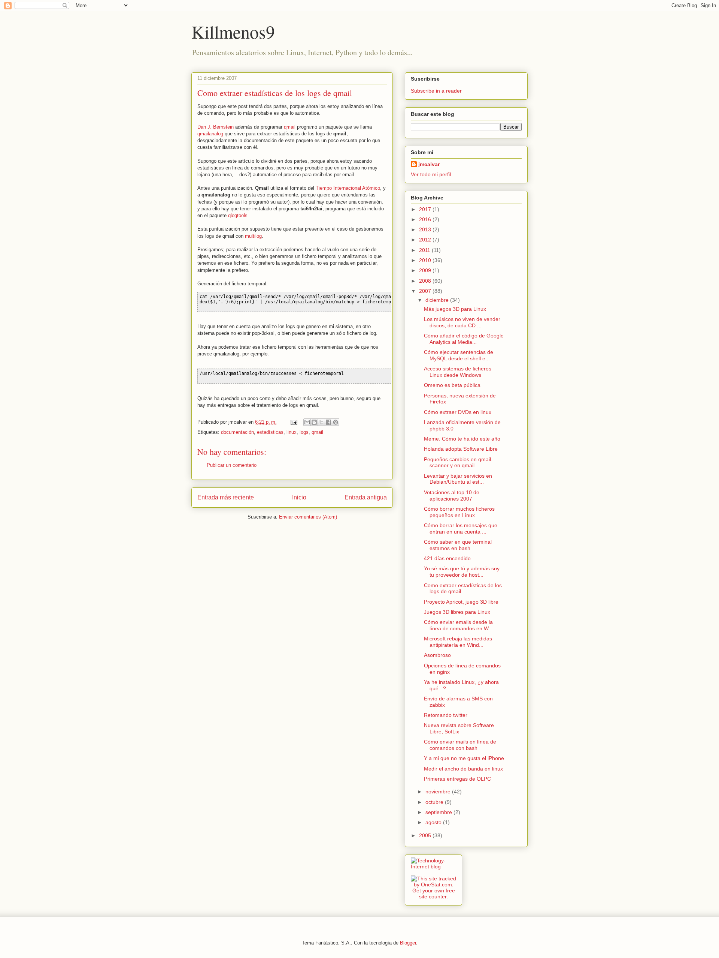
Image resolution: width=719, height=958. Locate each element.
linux (291, 432)
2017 (426, 209)
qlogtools (238, 215)
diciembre (437, 300)
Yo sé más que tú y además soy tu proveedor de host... (462, 571)
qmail (289, 127)
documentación (237, 432)
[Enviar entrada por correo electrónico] (293, 422)
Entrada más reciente (225, 497)
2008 (426, 281)
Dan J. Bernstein (215, 127)
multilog (253, 236)
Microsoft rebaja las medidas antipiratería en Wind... (458, 642)
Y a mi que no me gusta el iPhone (464, 758)
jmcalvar (429, 164)
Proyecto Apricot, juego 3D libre (461, 602)
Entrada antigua (366, 497)
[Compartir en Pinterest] (335, 422)
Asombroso (437, 655)
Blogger (408, 943)
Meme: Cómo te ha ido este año (462, 439)
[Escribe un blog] (314, 422)
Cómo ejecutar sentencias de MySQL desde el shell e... (458, 355)
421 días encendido (447, 558)
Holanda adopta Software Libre (461, 449)
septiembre (439, 812)
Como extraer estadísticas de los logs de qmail (274, 92)
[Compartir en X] (321, 422)
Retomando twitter (445, 715)
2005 (426, 835)
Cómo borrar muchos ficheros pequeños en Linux (459, 512)
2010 (426, 260)
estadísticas (270, 432)
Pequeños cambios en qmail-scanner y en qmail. (458, 462)
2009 (426, 270)
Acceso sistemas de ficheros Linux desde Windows (457, 372)
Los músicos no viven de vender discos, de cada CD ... (462, 322)
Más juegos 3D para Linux (455, 309)
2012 (426, 240)
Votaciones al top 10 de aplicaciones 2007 (451, 495)
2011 (425, 250)
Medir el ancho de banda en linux (463, 769)
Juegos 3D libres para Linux (457, 612)
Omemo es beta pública (452, 385)
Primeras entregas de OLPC (457, 779)
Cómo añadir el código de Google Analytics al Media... (464, 339)
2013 (426, 229)
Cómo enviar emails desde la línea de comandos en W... (458, 625)
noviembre (438, 792)
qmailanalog (210, 133)
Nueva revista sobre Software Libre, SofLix (459, 728)
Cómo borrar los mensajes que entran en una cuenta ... (460, 528)
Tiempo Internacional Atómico (348, 188)
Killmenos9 (233, 31)
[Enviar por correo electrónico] (307, 422)
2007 (426, 291)
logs (304, 432)
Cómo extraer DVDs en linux (457, 412)
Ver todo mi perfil (431, 174)
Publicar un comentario (232, 465)
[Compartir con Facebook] (328, 422)
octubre (435, 802)
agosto (434, 822)
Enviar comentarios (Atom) (308, 517)
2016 (426, 219)
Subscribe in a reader (436, 91)
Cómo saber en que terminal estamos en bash (458, 545)
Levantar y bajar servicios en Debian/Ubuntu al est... (458, 479)
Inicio (299, 497)
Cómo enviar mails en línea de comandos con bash (460, 745)
